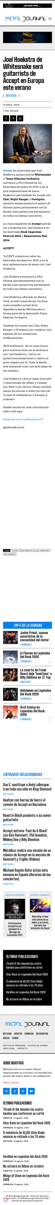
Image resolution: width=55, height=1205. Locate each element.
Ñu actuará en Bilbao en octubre (24, 999)
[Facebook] (6, 118)
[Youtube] (31, 1091)
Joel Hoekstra (42, 550)
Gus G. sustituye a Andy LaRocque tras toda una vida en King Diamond (27, 786)
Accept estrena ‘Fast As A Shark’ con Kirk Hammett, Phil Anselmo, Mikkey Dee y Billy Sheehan (25, 835)
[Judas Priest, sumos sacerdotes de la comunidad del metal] (10, 637)
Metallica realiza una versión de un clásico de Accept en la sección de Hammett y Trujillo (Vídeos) (27, 854)
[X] (13, 118)
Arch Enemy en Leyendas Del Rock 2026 (32, 711)
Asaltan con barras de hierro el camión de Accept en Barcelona (24, 802)
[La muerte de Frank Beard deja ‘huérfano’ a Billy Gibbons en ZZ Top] (10, 674)
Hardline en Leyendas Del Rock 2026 (26, 992)
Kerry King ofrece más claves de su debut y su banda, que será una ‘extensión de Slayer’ (40, 922)
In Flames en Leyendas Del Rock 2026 (35, 655)
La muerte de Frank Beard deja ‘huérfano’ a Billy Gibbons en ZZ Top (36, 673)
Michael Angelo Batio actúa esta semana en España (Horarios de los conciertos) (27, 874)
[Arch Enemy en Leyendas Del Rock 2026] (10, 712)
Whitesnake (9, 554)
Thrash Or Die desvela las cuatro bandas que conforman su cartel (23, 1111)
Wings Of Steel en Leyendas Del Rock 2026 (26, 1178)
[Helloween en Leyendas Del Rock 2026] (10, 694)
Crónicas (25, 644)
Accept (15, 550)
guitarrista (27, 550)
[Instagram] (6, 1091)
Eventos (8, 884)
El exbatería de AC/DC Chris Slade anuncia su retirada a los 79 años (24, 1135)
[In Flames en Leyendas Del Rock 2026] (10, 656)
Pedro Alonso (11, 1082)
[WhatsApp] (20, 118)
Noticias (25, 682)
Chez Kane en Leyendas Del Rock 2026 (27, 974)
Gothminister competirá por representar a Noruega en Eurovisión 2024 (15, 929)
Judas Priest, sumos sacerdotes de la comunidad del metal (34, 636)
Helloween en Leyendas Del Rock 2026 (35, 692)
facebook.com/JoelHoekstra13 (22, 419)
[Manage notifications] (5, 1199)
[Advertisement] (27, 590)
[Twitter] (23, 1091)
